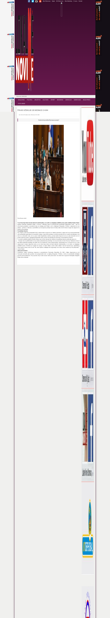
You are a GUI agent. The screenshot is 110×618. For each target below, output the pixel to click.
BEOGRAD (60, 99)
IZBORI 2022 (77, 99)
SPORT (53, 99)
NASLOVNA (21, 99)
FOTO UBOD (21, 103)
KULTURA (45, 99)
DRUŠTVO (37, 99)
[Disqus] (48, 286)
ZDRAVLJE (68, 99)
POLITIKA (29, 99)
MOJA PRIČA (86, 99)
